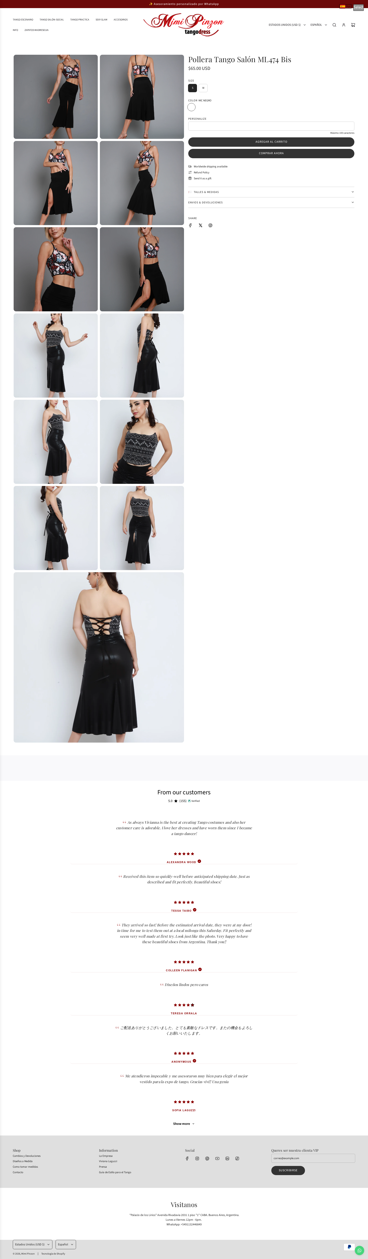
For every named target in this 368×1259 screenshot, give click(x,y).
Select (359, 7)
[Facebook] (187, 1158)
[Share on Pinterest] (210, 226)
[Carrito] (353, 25)
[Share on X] (200, 226)
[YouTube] (217, 1158)
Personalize (197, 119)
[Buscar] (334, 25)
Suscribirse (288, 1170)
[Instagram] (197, 1158)
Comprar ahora (271, 153)
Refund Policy (201, 172)
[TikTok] (237, 1158)
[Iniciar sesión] (343, 25)
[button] (345, 6)
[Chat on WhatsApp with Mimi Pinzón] (359, 1250)
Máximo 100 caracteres (342, 133)
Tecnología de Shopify (53, 1254)
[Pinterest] (207, 1158)
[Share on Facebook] (190, 226)
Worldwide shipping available (210, 166)
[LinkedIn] (227, 1158)
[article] (184, 837)
